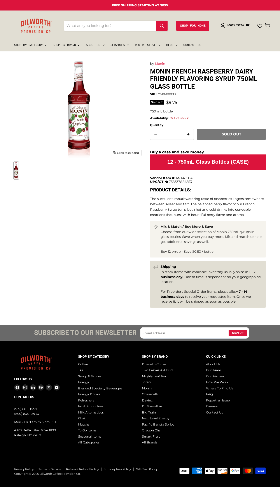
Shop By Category (29, 45)
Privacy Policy (24, 469)
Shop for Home (193, 26)
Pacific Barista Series (158, 424)
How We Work (217, 382)
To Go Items (87, 430)
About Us (94, 45)
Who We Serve (146, 45)
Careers (212, 406)
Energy (83, 382)
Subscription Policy (117, 469)
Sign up (237, 333)
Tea (80, 370)
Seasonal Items (89, 436)
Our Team (213, 370)
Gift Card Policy (147, 469)
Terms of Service (49, 469)
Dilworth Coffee (154, 364)
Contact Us (192, 45)
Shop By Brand (65, 45)
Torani (146, 382)
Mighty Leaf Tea (154, 376)
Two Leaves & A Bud (157, 370)
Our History (215, 376)
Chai (81, 418)
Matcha (83, 424)
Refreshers (86, 400)
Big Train (149, 412)
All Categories (89, 442)
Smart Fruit (151, 436)
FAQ (209, 394)
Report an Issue (218, 400)
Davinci (148, 400)
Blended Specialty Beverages (100, 388)
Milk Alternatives (91, 412)
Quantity (156, 125)
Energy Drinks (89, 394)
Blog (170, 45)
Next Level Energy (156, 418)
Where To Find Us (219, 388)
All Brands (150, 442)
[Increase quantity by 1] (188, 134)
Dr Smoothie (152, 406)
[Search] (162, 26)
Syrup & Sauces (90, 376)
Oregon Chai (151, 430)
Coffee (83, 364)
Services (118, 45)
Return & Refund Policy (82, 469)
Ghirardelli (150, 394)
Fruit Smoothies (90, 406)
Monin (160, 63)
